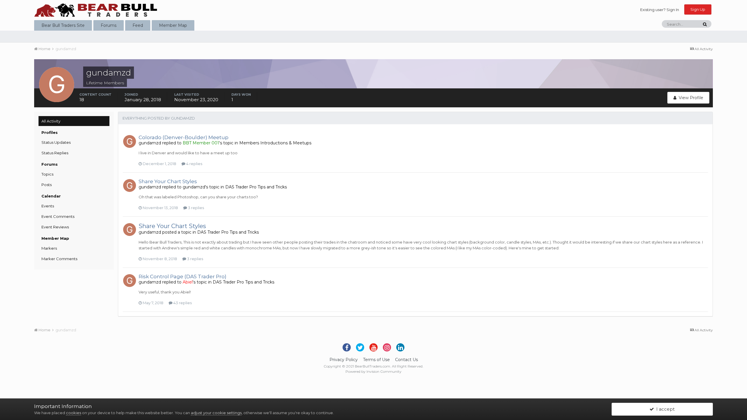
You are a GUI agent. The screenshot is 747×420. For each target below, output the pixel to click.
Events (47, 206)
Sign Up (697, 9)
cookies (73, 412)
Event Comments (57, 216)
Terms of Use (376, 359)
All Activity (50, 121)
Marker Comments (59, 258)
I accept (664, 409)
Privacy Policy (343, 359)
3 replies (195, 207)
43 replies (182, 302)
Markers (49, 248)
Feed (137, 25)
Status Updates (56, 142)
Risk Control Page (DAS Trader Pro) (182, 276)
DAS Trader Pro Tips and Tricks (256, 187)
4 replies (193, 163)
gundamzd (150, 143)
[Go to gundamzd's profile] (129, 141)
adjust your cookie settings (216, 412)
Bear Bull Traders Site (63, 25)
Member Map (173, 25)
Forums (108, 25)
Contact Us (406, 359)
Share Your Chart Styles (168, 181)
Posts (46, 184)
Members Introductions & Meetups (275, 143)
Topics (47, 174)
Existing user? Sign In (659, 9)
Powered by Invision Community (373, 371)
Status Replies (54, 152)
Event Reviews (55, 227)
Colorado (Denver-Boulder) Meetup (183, 137)
